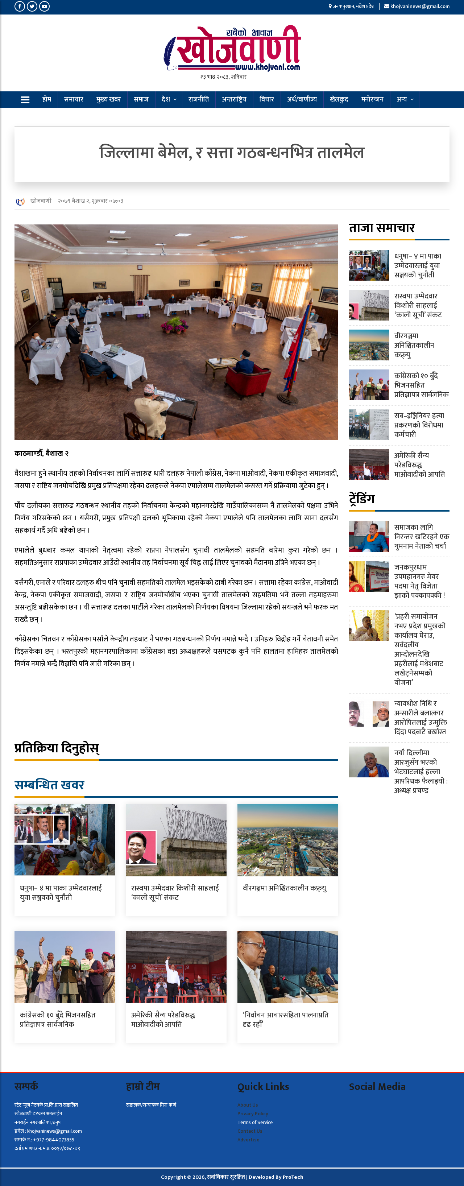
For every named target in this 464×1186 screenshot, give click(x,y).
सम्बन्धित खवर (49, 785)
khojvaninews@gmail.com (420, 6)
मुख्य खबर (108, 99)
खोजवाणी (40, 201)
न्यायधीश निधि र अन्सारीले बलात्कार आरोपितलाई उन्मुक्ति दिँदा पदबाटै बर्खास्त (420, 718)
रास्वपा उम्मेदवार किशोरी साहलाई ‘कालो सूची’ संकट (175, 893)
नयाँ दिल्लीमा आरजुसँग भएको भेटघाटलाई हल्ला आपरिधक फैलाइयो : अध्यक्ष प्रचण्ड (421, 772)
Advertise (248, 1140)
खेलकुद (339, 99)
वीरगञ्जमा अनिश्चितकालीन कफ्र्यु (284, 888)
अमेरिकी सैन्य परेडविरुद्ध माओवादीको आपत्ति (163, 1020)
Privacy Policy (252, 1113)
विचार (267, 99)
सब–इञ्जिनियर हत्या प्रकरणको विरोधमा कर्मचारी (419, 425)
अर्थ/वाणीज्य (302, 99)
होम (46, 99)
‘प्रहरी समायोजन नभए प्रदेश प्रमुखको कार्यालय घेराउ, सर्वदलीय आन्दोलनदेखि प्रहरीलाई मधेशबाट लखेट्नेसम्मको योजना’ (420, 650)
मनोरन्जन (372, 99)
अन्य (402, 99)
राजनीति (198, 99)
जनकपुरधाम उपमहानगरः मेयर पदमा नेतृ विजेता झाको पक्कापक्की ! (419, 581)
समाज (141, 99)
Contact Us (249, 1131)
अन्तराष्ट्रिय (234, 99)
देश (166, 99)
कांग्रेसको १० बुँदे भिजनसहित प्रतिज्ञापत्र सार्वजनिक (58, 1020)
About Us (247, 1105)
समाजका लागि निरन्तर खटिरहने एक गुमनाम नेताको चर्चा (422, 537)
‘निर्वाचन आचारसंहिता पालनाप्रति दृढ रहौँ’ (286, 1020)
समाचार (73, 99)
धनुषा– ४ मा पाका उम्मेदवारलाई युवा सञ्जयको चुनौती (61, 893)
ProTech (293, 1177)
